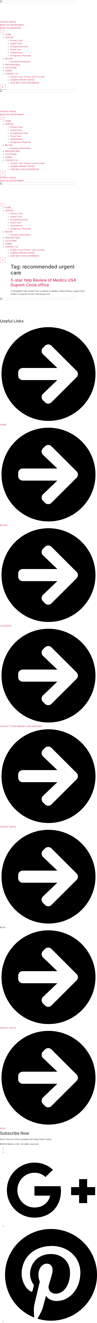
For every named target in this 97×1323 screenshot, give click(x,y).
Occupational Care (19, 46)
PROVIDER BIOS (12, 64)
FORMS (8, 70)
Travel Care (15, 49)
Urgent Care (16, 43)
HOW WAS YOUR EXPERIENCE (24, 83)
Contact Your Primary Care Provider (27, 76)
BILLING (9, 58)
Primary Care (16, 40)
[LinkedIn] (51, 1226)
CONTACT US (11, 73)
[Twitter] (6, 1152)
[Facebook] (6, 1149)
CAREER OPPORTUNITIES (22, 79)
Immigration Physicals (20, 55)
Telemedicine (16, 52)
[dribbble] (51, 1321)
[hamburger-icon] (2, 32)
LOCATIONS (11, 67)
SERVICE (9, 37)
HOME (8, 34)
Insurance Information (20, 61)
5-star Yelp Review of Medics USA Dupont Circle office (43, 282)
